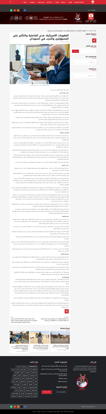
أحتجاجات (18, 367)
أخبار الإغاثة (34, 370)
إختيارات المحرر (23, 370)
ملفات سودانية (27, 396)
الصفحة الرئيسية (79, 2)
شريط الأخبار (13, 387)
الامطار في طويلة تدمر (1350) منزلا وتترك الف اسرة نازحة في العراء (60, 346)
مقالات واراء (35, 396)
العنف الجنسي (30, 381)
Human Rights (33, 367)
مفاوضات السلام (15, 393)
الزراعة (19, 375)
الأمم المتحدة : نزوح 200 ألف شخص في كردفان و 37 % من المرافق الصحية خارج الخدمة (40, 346)
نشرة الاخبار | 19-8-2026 (62, 381)
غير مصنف (28, 390)
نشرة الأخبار (20, 396)
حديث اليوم (25, 387)
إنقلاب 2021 (34, 372)
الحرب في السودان (33, 375)
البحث (75, 51)
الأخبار (70, 2)
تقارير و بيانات (16, 384)
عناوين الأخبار (34, 390)
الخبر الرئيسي (25, 375)
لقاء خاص (22, 393)
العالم (23, 378)
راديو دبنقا (41, 2)
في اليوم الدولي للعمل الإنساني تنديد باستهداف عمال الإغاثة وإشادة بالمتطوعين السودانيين (19, 347)
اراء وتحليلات (27, 372)
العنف (36, 381)
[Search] (11, 2)
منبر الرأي (49, 2)
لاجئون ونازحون (29, 393)
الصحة (35, 378)
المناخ (17, 381)
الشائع (14, 375)
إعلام (17, 370)
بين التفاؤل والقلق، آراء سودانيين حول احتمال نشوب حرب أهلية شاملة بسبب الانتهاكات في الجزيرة (55, 318)
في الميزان (21, 390)
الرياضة (33, 2)
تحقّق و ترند (24, 384)
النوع (13, 381)
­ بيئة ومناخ (25, 367)
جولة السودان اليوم (33, 387)
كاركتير (35, 393)
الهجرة (35, 384)
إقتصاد (12, 370)
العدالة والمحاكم (16, 378)
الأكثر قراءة (17, 372)
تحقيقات (30, 384)
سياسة (63, 2)
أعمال (29, 370)
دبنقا (25, 2)
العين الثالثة (22, 381)
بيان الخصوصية (91, 407)
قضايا (57, 2)
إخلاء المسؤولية (84, 407)
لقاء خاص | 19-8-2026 (63, 378)
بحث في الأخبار (91, 46)
